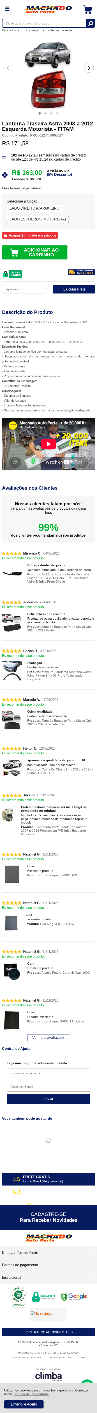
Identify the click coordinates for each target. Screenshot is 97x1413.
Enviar (48, 1099)
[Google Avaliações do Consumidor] (47, 1314)
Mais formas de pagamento (22, 188)
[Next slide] (89, 68)
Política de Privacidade (31, 1394)
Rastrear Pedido (27, 1252)
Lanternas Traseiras (59, 30)
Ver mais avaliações (48, 1037)
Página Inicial (11, 30)
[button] (40, 113)
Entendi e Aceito (24, 1404)
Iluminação (33, 30)
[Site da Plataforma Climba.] (48, 1374)
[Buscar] (90, 23)
